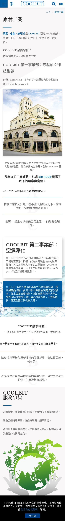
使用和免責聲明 (29, 509)
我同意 (32, 516)
